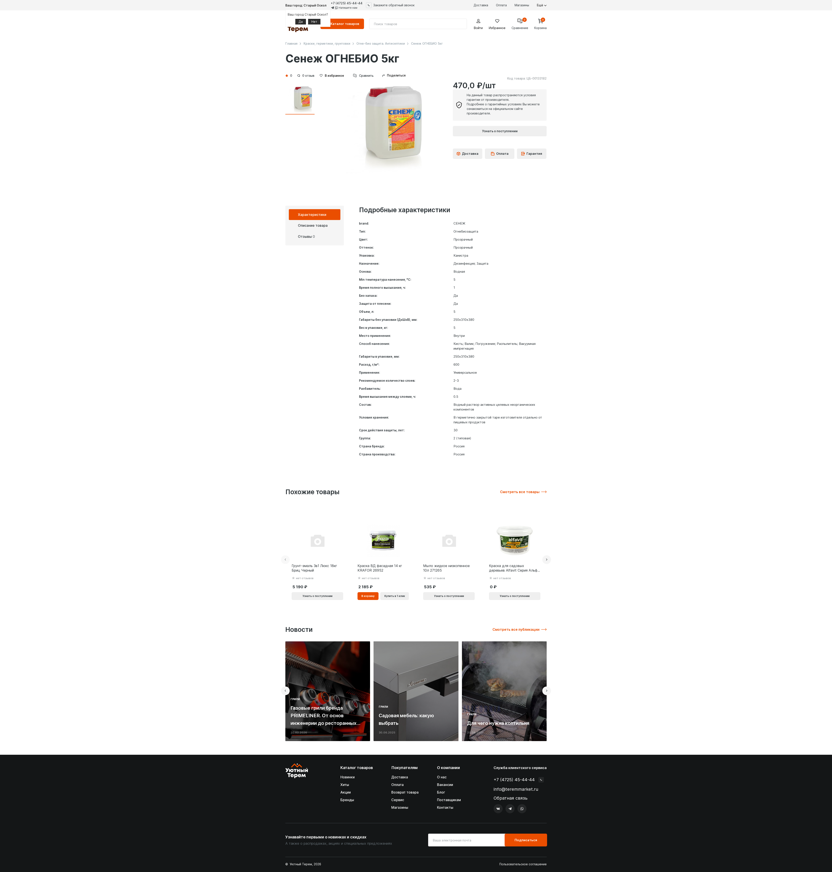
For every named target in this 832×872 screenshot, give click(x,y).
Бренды (347, 800)
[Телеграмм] (510, 808)
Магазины (522, 5)
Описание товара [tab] (313, 225)
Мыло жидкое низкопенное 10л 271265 (446, 568)
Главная (291, 43)
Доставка (481, 5)
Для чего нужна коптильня (498, 723)
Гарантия (534, 154)
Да (301, 21)
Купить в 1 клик (394, 596)
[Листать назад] (285, 559)
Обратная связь (511, 798)
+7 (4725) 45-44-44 (346, 3)
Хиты (344, 784)
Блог (441, 792)
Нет (314, 21)
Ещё (540, 5)
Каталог (344, 24)
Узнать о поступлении (500, 131)
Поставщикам (449, 800)
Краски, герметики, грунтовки (327, 43)
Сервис (397, 800)
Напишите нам (347, 7)
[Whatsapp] (521, 808)
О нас (442, 777)
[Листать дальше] (546, 559)
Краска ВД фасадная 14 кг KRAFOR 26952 (380, 568)
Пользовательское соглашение (523, 864)
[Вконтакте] (498, 808)
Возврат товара (405, 792)
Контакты (445, 807)
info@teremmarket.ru (516, 789)
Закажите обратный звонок (393, 5)
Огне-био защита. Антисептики (380, 43)
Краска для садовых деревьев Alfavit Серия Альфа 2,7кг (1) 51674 (514, 568)
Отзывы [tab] (306, 236)
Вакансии (445, 784)
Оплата (501, 5)
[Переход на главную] (296, 788)
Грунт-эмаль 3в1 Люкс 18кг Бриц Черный (314, 568)
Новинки (347, 777)
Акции (345, 792)
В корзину (368, 596)
